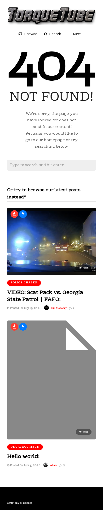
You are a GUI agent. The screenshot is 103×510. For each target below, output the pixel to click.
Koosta (27, 503)
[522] (51, 274)
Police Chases (24, 283)
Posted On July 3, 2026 (24, 465)
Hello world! (23, 456)
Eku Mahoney (59, 308)
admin (53, 465)
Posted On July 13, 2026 (25, 308)
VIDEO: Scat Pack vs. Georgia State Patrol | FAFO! (45, 296)
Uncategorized (25, 447)
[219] (51, 438)
